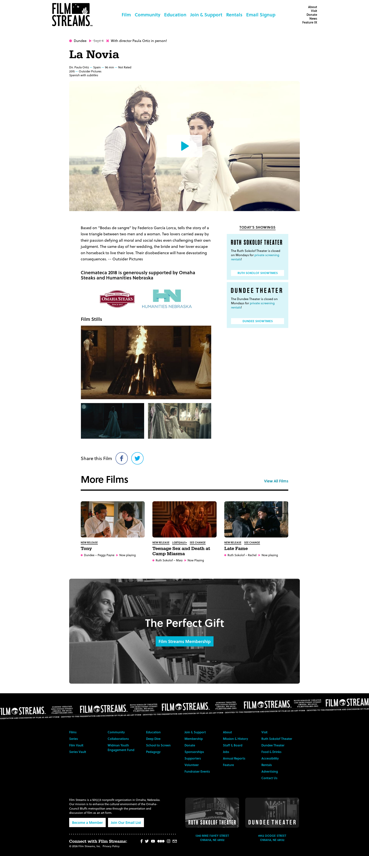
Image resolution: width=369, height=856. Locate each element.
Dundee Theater (272, 745)
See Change (198, 542)
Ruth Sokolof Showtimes (258, 273)
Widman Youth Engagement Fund (121, 747)
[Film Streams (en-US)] (73, 14)
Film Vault (76, 745)
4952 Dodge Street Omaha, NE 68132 (272, 837)
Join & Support (206, 14)
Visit (314, 10)
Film (126, 14)
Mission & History (235, 738)
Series (73, 738)
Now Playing (196, 560)
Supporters (192, 758)
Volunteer (191, 765)
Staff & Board (232, 745)
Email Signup (260, 14)
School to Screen (158, 745)
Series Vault (77, 752)
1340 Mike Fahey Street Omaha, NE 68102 (212, 837)
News (313, 18)
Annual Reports (234, 758)
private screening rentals (255, 257)
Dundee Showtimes (258, 321)
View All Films (276, 481)
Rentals (234, 14)
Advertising (269, 771)
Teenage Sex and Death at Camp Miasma (181, 551)
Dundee (80, 40)
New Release (89, 542)
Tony (86, 549)
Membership (193, 738)
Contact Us (269, 778)
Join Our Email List (126, 822)
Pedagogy (153, 752)
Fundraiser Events (197, 771)
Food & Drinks (271, 752)
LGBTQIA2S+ (179, 542)
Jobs (226, 752)
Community (147, 14)
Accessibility (270, 758)
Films (72, 732)
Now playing (127, 555)
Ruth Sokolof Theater (276, 738)
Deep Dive (153, 738)
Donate (312, 14)
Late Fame (236, 549)
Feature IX (309, 22)
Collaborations (118, 738)
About (312, 7)
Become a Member (87, 822)
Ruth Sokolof (164, 560)
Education (175, 14)
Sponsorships (194, 752)
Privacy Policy (111, 846)
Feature (228, 765)
